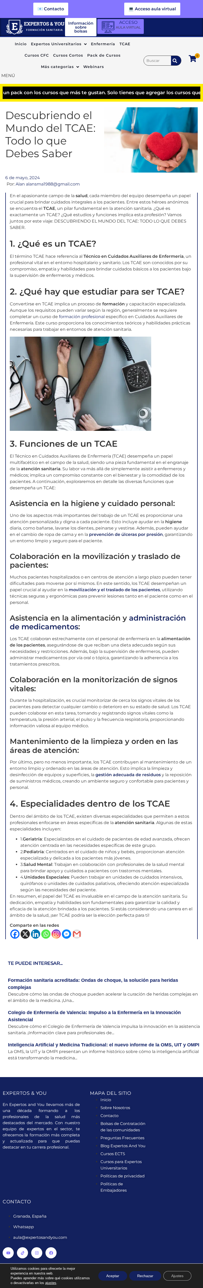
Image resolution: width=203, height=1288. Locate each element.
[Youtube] (8, 1252)
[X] (25, 934)
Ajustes (177, 1276)
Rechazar (145, 1276)
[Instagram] (56, 934)
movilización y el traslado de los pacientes (114, 589)
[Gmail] (76, 934)
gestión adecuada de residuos (128, 774)
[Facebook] (15, 934)
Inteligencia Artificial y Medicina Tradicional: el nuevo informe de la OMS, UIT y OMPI (103, 1044)
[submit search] (176, 60)
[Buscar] (157, 60)
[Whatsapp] (45, 934)
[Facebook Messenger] (66, 934)
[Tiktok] (22, 1252)
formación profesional (82, 316)
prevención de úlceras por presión (125, 534)
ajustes (50, 1283)
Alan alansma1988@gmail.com (48, 184)
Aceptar (112, 1276)
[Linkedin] (35, 934)
